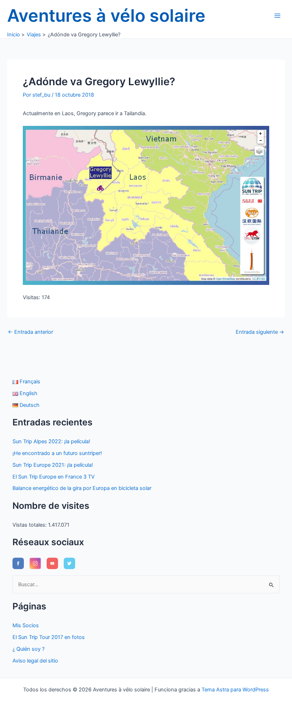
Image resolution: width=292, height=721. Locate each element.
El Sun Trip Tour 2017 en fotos (48, 637)
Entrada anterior (30, 332)
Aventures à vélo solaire (106, 15)
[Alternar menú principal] (277, 15)
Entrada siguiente (260, 332)
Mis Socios (25, 625)
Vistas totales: (30, 525)
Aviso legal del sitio (35, 661)
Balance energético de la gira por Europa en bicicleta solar (81, 488)
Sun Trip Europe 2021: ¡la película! (52, 465)
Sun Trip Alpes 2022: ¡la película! (51, 441)
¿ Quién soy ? (28, 649)
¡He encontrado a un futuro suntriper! (57, 453)
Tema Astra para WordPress (235, 689)
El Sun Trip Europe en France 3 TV (53, 477)
